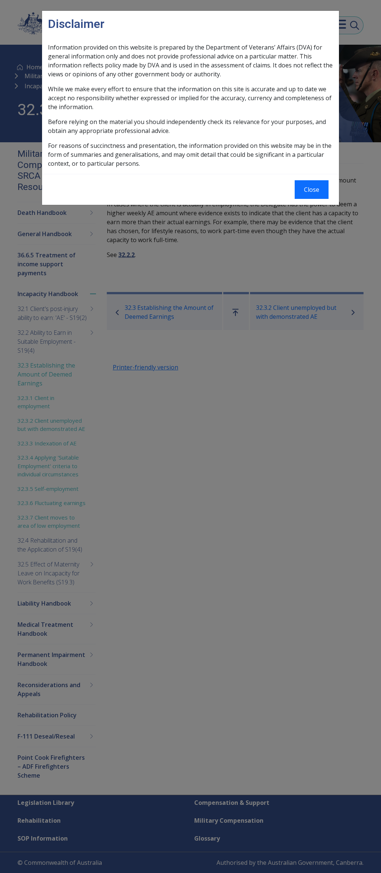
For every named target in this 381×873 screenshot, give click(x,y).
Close (311, 189)
